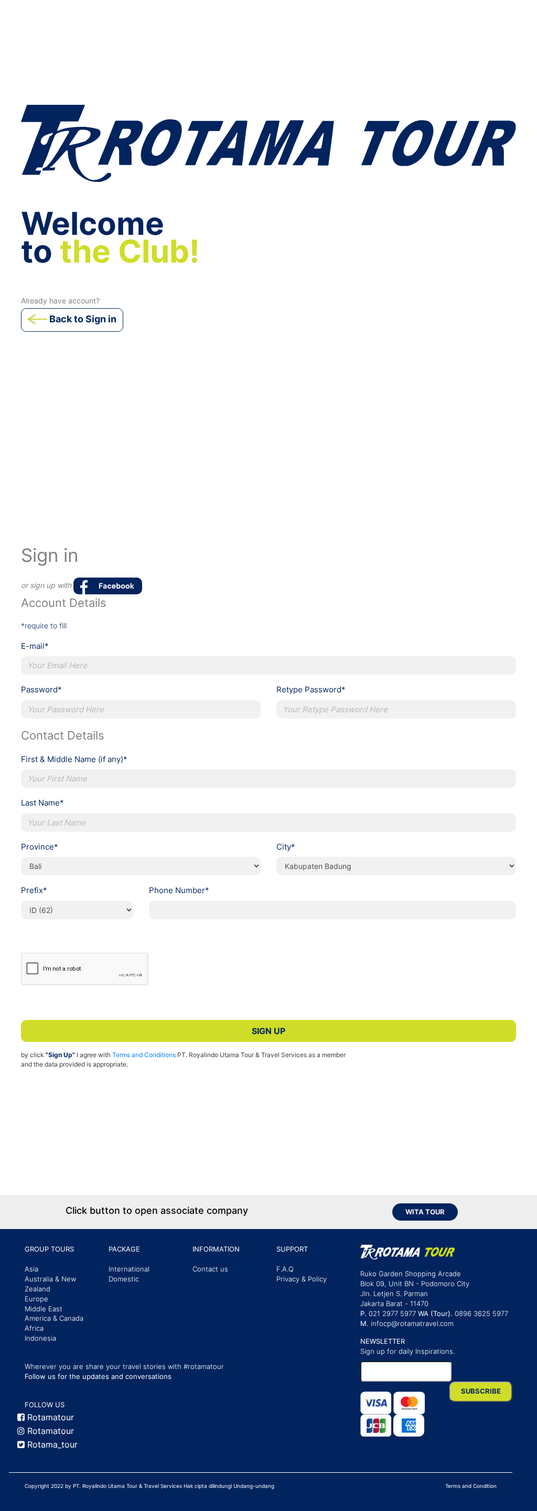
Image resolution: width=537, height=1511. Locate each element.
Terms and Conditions (144, 1055)
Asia (31, 1269)
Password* (41, 689)
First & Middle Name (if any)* (74, 759)
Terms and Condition (471, 1486)
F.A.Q (285, 1269)
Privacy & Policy (301, 1279)
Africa (34, 1328)
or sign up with (47, 585)
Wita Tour (425, 1212)
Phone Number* (179, 890)
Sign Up (268, 1031)
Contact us (210, 1269)
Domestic (124, 1279)
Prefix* (34, 890)
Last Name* (42, 803)
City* (285, 847)
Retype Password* (311, 689)
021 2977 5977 (392, 1314)
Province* (39, 847)
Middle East (43, 1309)
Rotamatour (49, 1417)
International (129, 1269)
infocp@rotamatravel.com (412, 1324)
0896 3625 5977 (481, 1314)
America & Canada (54, 1318)
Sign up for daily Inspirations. (407, 1351)
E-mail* (35, 646)
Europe (36, 1299)
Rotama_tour (51, 1444)
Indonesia (40, 1338)
